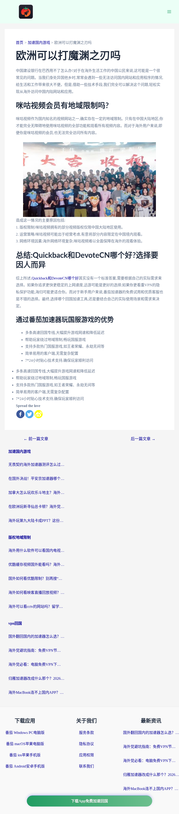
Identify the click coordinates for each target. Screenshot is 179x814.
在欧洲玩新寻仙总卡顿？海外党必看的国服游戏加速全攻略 (36, 507)
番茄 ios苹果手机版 (25, 755)
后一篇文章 (143, 439)
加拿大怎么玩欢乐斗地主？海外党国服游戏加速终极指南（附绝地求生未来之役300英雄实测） (36, 493)
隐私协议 (86, 744)
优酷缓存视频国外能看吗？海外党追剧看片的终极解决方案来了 (36, 564)
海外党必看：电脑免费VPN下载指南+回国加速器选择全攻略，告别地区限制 (36, 664)
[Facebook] (20, 414)
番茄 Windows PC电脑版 (25, 733)
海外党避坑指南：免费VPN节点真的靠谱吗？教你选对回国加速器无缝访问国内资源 (36, 650)
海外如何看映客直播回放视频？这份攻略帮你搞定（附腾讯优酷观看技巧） (36, 593)
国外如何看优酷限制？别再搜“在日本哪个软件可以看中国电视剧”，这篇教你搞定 (36, 578)
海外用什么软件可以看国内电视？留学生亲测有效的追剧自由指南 (36, 550)
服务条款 (86, 733)
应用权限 (86, 755)
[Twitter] (29, 414)
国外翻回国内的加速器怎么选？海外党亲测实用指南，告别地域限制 (36, 636)
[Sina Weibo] (38, 414)
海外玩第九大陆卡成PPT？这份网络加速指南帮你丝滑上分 (36, 521)
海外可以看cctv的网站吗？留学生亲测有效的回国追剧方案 (36, 607)
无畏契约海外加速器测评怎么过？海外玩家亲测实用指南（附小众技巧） (36, 465)
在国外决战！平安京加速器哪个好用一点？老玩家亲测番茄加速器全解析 (36, 479)
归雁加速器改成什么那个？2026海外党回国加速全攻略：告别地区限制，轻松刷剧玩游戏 (36, 678)
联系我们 (86, 766)
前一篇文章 (36, 439)
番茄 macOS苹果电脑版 (25, 744)
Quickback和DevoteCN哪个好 (55, 278)
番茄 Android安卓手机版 (25, 766)
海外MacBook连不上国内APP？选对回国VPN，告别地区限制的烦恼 (36, 692)
